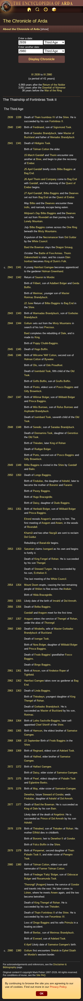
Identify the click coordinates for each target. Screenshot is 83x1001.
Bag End (29, 173)
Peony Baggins (41, 491)
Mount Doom (31, 584)
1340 (18, 127)
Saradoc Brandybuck (44, 133)
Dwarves (74, 193)
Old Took (33, 437)
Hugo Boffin (40, 349)
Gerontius (72, 433)
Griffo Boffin (40, 381)
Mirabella (39, 628)
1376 (18, 788)
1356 (18, 606)
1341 (18, 143)
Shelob (55, 950)
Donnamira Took (43, 433)
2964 (10, 720)
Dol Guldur (70, 237)
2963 (10, 690)
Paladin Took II (32, 854)
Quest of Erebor (65, 197)
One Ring (72, 227)
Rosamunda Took (46, 878)
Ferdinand (38, 127)
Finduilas (38, 481)
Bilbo (32, 203)
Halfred (37, 756)
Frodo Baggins (57, 740)
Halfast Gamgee (42, 766)
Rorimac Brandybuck (35, 297)
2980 (49, 74)
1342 (18, 277)
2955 (10, 600)
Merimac (38, 293)
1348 (18, 427)
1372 (18, 766)
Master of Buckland (51, 710)
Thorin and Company (45, 179)
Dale (63, 333)
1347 (18, 397)
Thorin (53, 155)
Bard (26, 333)
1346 (18, 355)
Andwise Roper (57, 670)
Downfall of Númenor (53, 87)
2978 (10, 828)
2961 (10, 670)
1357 (18, 618)
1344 (18, 323)
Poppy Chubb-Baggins (45, 343)
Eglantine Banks (38, 782)
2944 (10, 323)
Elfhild (36, 832)
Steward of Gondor (53, 794)
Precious (49, 327)
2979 (10, 850)
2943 (10, 313)
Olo (35, 365)
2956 (10, 606)
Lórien (27, 892)
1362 (18, 680)
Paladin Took (68, 778)
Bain (53, 808)
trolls (27, 207)
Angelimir (59, 814)
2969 (10, 750)
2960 (10, 628)
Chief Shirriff (43, 724)
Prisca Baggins (37, 401)
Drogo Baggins (41, 922)
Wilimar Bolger (41, 397)
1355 (18, 600)
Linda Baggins (42, 690)
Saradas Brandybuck (62, 427)
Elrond (27, 518)
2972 (10, 766)
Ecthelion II (40, 572)
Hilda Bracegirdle (42, 594)
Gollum (28, 323)
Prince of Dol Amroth (52, 818)
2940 (10, 127)
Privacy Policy (58, 986)
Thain (37, 117)
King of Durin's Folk (55, 261)
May (35, 788)
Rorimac (28, 714)
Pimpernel (38, 850)
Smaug (68, 247)
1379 (18, 850)
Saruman (29, 548)
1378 (18, 828)
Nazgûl (53, 532)
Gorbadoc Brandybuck (46, 706)
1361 (18, 670)
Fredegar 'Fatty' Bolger (45, 874)
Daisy (36, 502)
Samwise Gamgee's (59, 944)
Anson (36, 670)
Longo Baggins (42, 475)
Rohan (54, 558)
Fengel (44, 558)
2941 (10, 143)
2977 (10, 804)
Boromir (53, 485)
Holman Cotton (32, 359)
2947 (10, 397)
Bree (38, 159)
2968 (10, 740)
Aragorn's (46, 518)
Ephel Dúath (69, 950)
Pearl (36, 778)
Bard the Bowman (34, 247)
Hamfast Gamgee (44, 267)
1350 (18, 475)
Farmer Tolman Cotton (51, 868)
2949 (10, 465)
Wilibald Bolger (66, 397)
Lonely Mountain (33, 221)
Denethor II (57, 838)
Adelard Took (66, 750)
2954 (10, 584)
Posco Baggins (64, 387)
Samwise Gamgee (67, 772)
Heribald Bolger (41, 508)
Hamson (37, 730)
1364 (18, 720)
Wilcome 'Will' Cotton (44, 355)
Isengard (48, 548)
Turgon (48, 568)
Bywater (48, 359)
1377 (18, 804)
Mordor (50, 277)
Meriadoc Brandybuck (62, 137)
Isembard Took (42, 417)
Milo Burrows (40, 407)
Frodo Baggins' (42, 654)
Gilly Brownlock (33, 391)
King (37, 337)
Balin (32, 469)
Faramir (68, 485)
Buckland (46, 632)
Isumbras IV (48, 117)
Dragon (60, 247)
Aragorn (46, 522)
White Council (39, 241)
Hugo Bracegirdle (42, 496)
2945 (10, 349)
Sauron (39, 277)
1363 (18, 690)
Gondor (71, 838)
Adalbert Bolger (58, 283)
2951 (10, 508)
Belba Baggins (42, 606)
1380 (18, 864)
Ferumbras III (56, 916)
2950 (10, 475)
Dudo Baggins (62, 502)
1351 (18, 508)
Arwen (59, 522)
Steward (38, 568)
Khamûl (28, 532)
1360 (18, 628)
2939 (37, 74)
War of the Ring (53, 90)
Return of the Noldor (54, 84)
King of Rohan (58, 443)
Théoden (38, 443)
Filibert (37, 283)
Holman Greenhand (52, 271)
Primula (68, 922)
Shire (66, 117)
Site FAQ (40, 975)
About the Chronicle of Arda (25, 29)
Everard (37, 938)
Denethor (29, 794)
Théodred (38, 828)
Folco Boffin (40, 844)
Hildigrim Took (42, 143)
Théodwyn (38, 696)
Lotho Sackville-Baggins (46, 720)
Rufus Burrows (65, 407)
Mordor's (32, 954)
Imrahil (56, 600)
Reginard (38, 750)
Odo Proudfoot (54, 365)
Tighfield (29, 674)
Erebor (30, 163)
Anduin (67, 588)
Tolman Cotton (41, 149)
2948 (10, 427)
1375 (18, 778)
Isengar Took (41, 638)
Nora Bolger (39, 644)
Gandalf (39, 155)
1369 (18, 750)
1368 (18, 740)
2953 (10, 548)
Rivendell (43, 217)
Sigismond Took (62, 127)
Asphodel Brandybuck (36, 411)
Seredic (37, 427)
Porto (36, 455)
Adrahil (66, 481)
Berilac (37, 932)
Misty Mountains (47, 231)
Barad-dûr (44, 542)
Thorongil (49, 622)
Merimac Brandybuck (62, 932)
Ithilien (38, 588)
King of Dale (31, 808)
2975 (10, 778)
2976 (10, 788)
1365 (18, 730)
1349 (18, 465)
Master (65, 293)
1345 (18, 349)
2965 (10, 730)
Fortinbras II (56, 121)
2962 (10, 680)
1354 (18, 584)
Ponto (36, 387)
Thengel (40, 562)
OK (41, 993)
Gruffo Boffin (63, 381)
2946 (10, 355)
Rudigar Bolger (42, 449)
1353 (18, 548)
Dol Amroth (70, 600)
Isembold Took (42, 371)
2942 (10, 277)
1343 (18, 313)
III (32, 74)
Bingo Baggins (42, 664)
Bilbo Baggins (65, 169)
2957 (10, 618)
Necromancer (50, 237)
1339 (18, 117)
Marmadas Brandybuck (46, 313)
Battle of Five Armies (50, 253)
